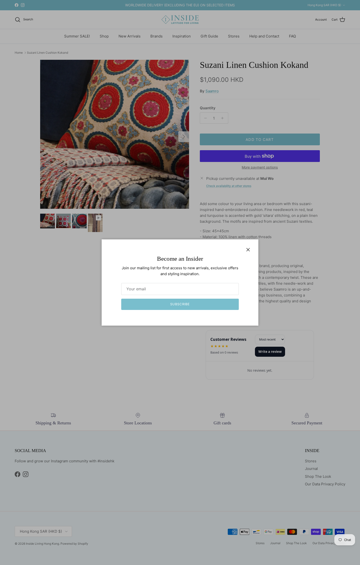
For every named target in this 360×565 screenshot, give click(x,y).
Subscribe (180, 304)
